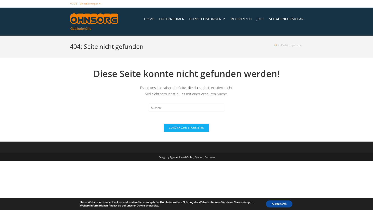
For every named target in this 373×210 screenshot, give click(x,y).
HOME (73, 3)
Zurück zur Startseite (186, 127)
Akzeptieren (279, 204)
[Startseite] (275, 45)
